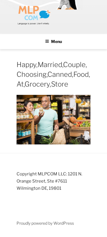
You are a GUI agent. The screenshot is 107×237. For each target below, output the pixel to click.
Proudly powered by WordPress (45, 223)
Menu (56, 41)
